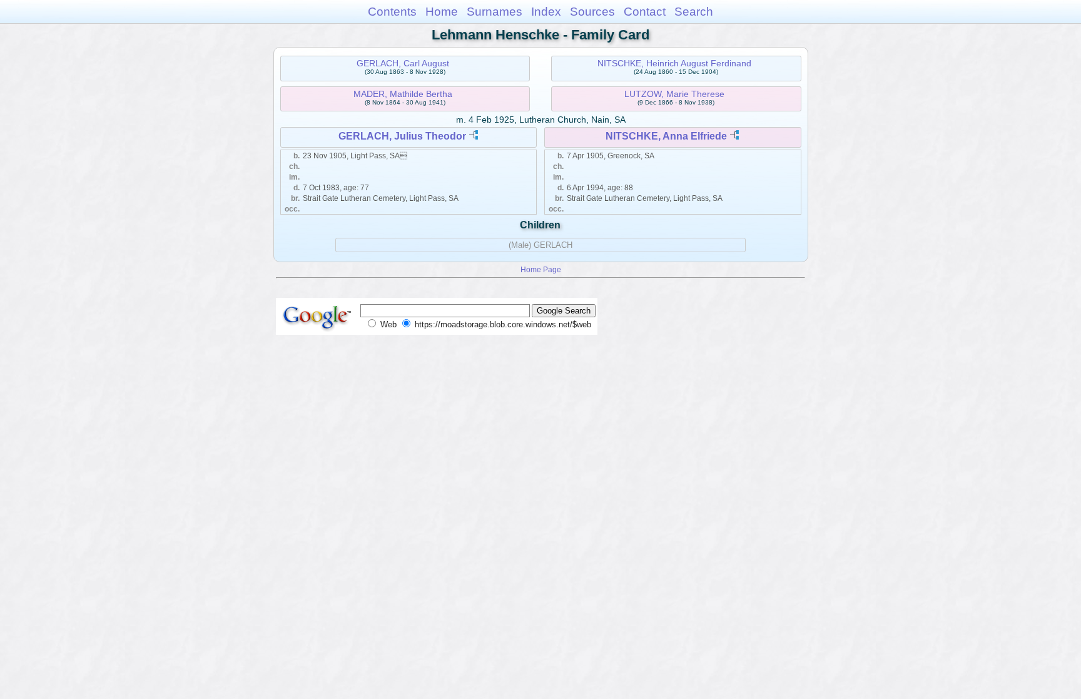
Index (546, 11)
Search (693, 11)
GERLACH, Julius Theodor (402, 136)
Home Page (540, 269)
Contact (645, 11)
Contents (392, 11)
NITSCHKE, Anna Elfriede (666, 136)
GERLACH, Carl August (403, 63)
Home (441, 11)
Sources (592, 11)
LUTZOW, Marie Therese (674, 94)
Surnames (494, 11)
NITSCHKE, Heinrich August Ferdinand (674, 63)
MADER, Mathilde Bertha (402, 94)
